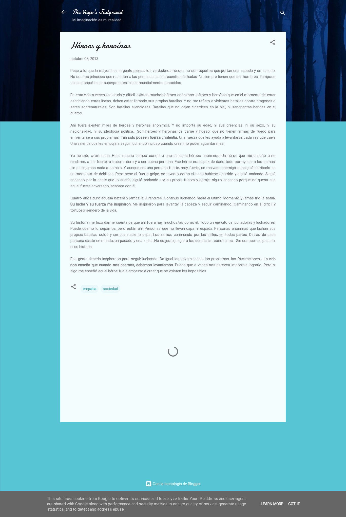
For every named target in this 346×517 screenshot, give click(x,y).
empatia (89, 288)
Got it (294, 504)
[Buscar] (283, 14)
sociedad (110, 288)
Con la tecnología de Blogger (176, 484)
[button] (273, 43)
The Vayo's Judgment (97, 12)
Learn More (272, 504)
